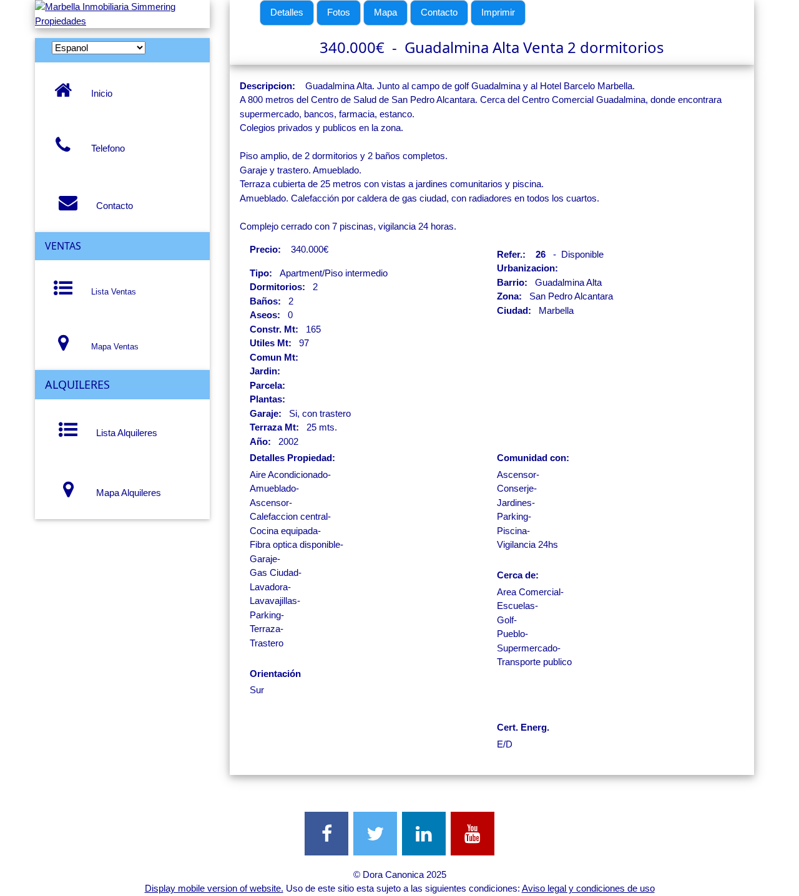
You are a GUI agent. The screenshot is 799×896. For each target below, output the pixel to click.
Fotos (338, 12)
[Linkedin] (424, 833)
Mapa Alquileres (126, 492)
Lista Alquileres (124, 432)
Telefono (105, 148)
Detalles (286, 12)
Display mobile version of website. (214, 888)
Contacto (112, 205)
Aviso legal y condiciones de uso (588, 888)
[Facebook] (326, 833)
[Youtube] (472, 833)
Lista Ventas (111, 291)
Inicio (99, 93)
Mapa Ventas (112, 346)
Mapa (385, 12)
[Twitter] (375, 833)
